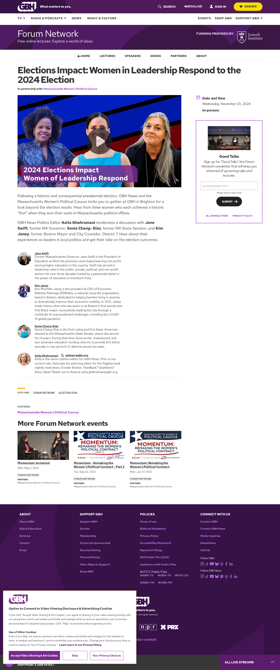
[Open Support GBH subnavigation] (261, 18)
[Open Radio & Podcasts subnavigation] (65, 18)
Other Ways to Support (95, 564)
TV (20, 18)
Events (204, 18)
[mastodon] (221, 576)
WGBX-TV (164, 575)
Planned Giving (90, 557)
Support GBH (247, 18)
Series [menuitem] (155, 56)
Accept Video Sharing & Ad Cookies (34, 655)
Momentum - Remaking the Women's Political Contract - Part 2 (99, 465)
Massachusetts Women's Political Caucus (70, 88)
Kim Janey (41, 285)
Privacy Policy (242, 215)
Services (24, 536)
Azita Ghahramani (46, 355)
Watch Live (193, 6)
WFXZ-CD (181, 575)
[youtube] (212, 563)
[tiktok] (207, 564)
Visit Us (205, 550)
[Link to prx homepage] (169, 627)
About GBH (26, 521)
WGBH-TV (147, 575)
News (77, 18)
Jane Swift (42, 253)
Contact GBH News (212, 528)
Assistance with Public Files (158, 564)
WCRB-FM (165, 582)
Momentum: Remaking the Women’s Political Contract (149, 465)
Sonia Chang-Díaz (46, 326)
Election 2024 (68, 392)
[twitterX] (62, 355)
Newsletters (208, 543)
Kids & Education (30, 528)
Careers (24, 543)
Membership (88, 536)
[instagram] (202, 564)
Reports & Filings (151, 550)
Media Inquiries (210, 536)
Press (23, 550)
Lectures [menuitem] (107, 56)
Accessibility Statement (155, 543)
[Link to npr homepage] (148, 627)
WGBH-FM (147, 582)
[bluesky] (217, 564)
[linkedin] (231, 564)
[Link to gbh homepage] (27, 6)
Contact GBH (209, 521)
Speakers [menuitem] (133, 56)
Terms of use (148, 521)
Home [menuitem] (85, 56)
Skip (75, 655)
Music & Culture (102, 18)
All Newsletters (217, 215)
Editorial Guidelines (153, 528)
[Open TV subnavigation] (24, 18)
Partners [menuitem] (178, 56)
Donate (251, 6)
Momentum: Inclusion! (34, 463)
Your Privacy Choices (140, 639)
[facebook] (226, 564)
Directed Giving (90, 550)
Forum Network (44, 392)
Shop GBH (223, 18)
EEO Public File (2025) (154, 557)
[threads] (221, 564)
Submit (227, 201)
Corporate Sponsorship (95, 543)
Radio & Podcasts (47, 18)
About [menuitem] (201, 56)
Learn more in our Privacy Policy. (80, 645)
